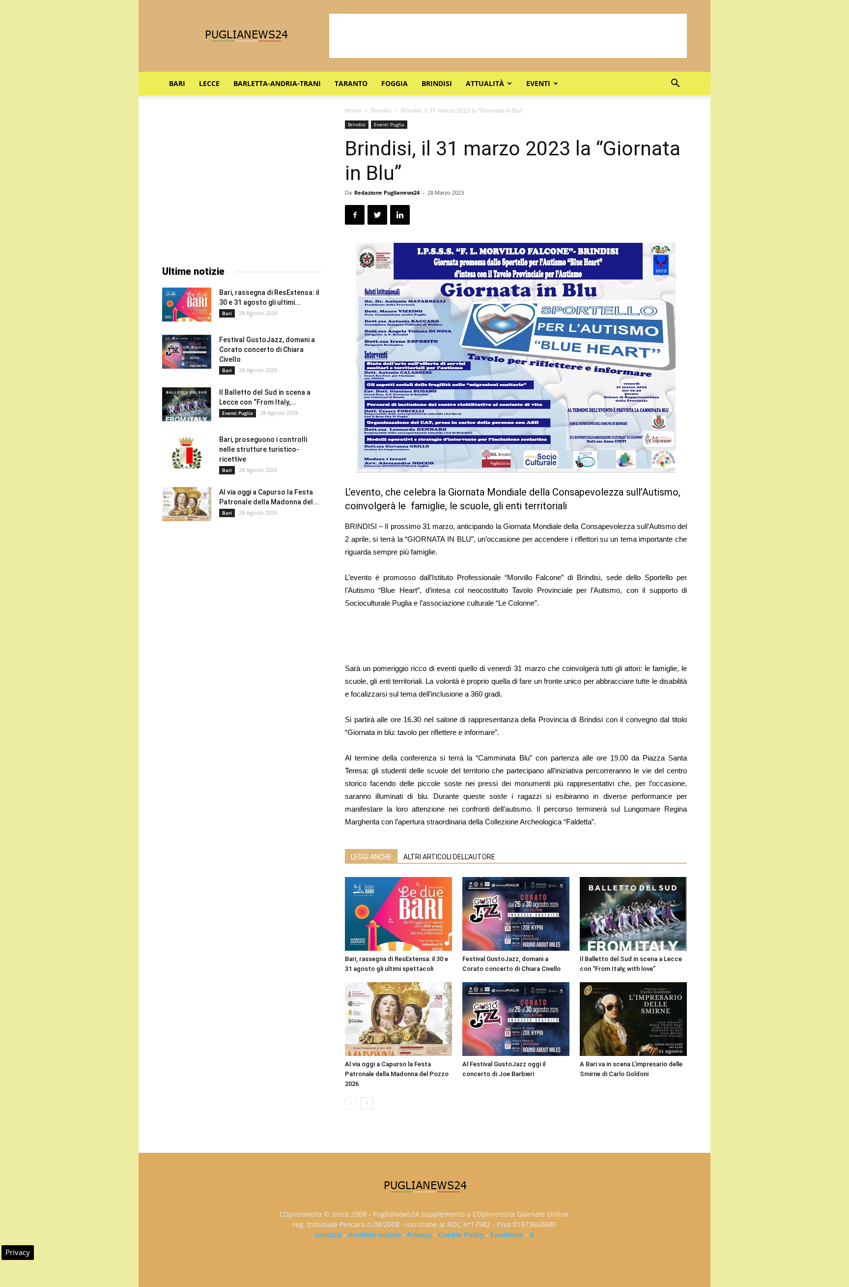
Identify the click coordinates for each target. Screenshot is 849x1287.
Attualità (485, 83)
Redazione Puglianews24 (387, 192)
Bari (177, 83)
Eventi (538, 83)
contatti (327, 1234)
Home (353, 110)
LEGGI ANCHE (371, 857)
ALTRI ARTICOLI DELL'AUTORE (449, 857)
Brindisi (437, 83)
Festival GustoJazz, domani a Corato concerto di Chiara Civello (267, 349)
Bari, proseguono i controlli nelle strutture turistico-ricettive (263, 449)
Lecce (209, 83)
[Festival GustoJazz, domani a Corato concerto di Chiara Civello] (515, 914)
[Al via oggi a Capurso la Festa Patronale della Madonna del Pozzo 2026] (398, 1019)
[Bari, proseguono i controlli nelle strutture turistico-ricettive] (186, 451)
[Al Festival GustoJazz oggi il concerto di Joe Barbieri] (515, 1019)
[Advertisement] (508, 36)
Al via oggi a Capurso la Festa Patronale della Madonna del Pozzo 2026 (397, 1073)
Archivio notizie (374, 1234)
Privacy (419, 1234)
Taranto (351, 83)
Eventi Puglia (389, 124)
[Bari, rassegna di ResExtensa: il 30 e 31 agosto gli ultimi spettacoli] (398, 914)
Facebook (506, 1234)
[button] (675, 84)
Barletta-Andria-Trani (277, 83)
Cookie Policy (461, 1234)
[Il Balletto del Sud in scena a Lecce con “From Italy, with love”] (633, 914)
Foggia (394, 83)
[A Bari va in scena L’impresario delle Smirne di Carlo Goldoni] (633, 1019)
